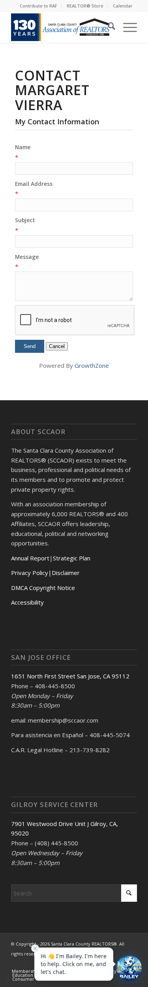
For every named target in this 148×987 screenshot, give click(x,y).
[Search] (107, 27)
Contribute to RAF (38, 6)
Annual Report (30, 558)
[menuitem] (39, 6)
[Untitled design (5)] (61, 27)
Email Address (33, 183)
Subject (25, 220)
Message (27, 256)
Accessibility (27, 602)
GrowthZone (92, 365)
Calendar (123, 6)
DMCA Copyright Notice (43, 588)
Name (22, 147)
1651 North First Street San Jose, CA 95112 (70, 676)
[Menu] (126, 27)
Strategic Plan (71, 558)
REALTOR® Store (85, 6)
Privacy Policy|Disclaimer (45, 573)
